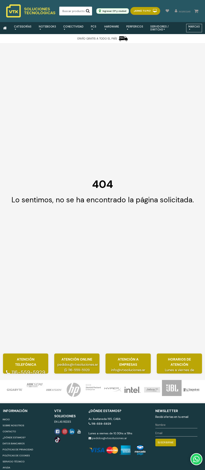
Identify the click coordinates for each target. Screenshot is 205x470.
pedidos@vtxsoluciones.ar (77, 364)
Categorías (22, 26)
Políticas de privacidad (18, 449)
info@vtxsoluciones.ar (128, 370)
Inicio (6, 419)
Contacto (9, 431)
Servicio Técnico (14, 461)
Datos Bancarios (14, 443)
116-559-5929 (27, 372)
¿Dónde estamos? (14, 437)
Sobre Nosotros (13, 425)
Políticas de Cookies (16, 455)
